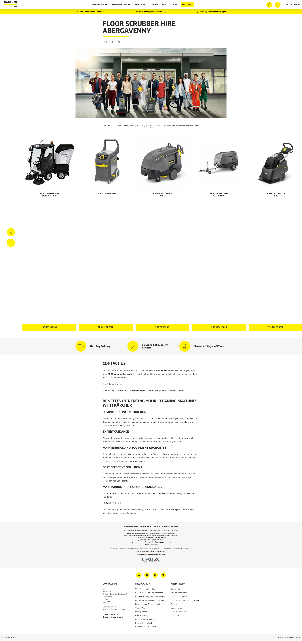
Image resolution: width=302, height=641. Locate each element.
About (164, 5)
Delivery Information (179, 593)
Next (11, 243)
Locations (153, 5)
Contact (174, 5)
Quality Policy (176, 608)
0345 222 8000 (291, 5)
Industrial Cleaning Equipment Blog (149, 600)
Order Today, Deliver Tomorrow (91, 12)
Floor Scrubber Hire (122, 5)
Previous (11, 232)
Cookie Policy (141, 615)
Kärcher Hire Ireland (143, 623)
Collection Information (180, 597)
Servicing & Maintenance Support (213, 12)
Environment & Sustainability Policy (149, 604)
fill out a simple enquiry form (183, 548)
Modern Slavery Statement (146, 619)
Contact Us (175, 589)
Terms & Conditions (179, 612)
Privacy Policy (141, 612)
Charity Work (140, 608)
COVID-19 (175, 615)
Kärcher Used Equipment (145, 627)
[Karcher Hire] (10, 4)
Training (174, 604)
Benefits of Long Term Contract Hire (150, 597)
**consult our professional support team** (134, 390)
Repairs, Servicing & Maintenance (149, 593)
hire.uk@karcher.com (114, 617)
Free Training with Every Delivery (152, 12)
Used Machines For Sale (145, 589)
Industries (140, 5)
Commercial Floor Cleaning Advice (185, 600)
